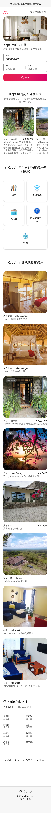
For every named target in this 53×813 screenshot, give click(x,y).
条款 (29, 799)
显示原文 (37, 3)
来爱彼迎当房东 (38, 12)
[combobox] (25, 58)
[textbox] (14, 68)
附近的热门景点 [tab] (25, 707)
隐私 (22, 799)
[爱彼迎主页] (5, 12)
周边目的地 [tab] (8, 707)
